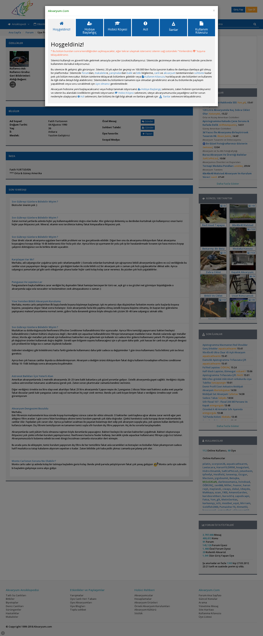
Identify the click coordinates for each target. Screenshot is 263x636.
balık (129, 73)
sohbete (199, 73)
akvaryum (169, 73)
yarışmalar (115, 73)
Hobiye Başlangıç (151, 89)
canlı (157, 73)
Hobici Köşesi (126, 92)
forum (85, 73)
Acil (82, 96)
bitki (138, 73)
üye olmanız (102, 83)
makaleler (100, 73)
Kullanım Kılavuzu (154, 76)
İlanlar (166, 96)
